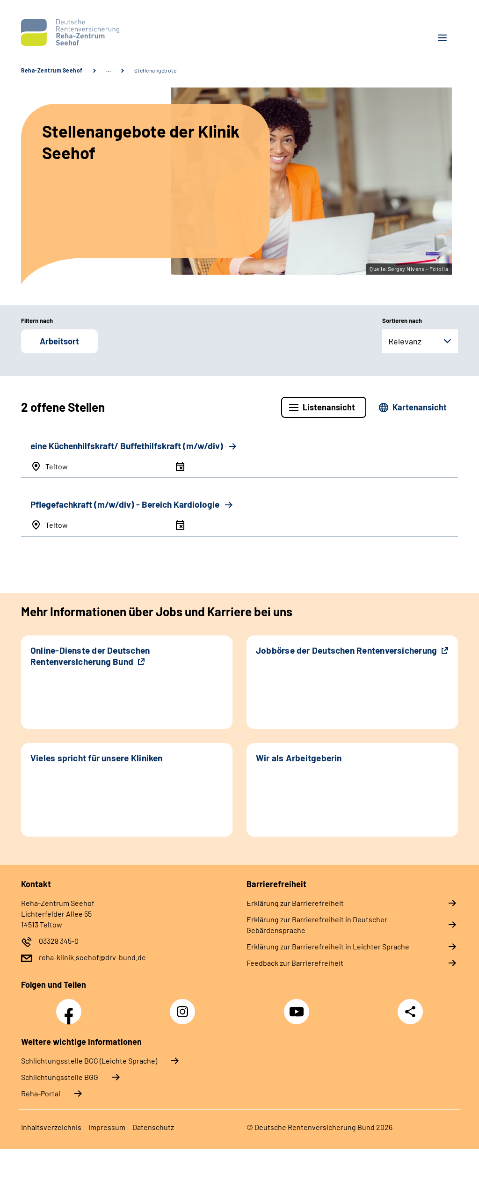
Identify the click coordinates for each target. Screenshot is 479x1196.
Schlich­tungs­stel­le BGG (59, 1076)
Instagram (185, 1006)
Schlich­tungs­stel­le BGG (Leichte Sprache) (89, 1060)
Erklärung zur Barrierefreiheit (295, 902)
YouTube (298, 1006)
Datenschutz (153, 1127)
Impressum (106, 1127)
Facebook (71, 1006)
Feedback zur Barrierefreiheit (295, 962)
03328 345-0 (59, 940)
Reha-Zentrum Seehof (52, 70)
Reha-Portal (40, 1093)
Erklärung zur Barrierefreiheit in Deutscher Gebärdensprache (317, 924)
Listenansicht (329, 407)
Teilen (410, 1011)
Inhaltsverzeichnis (51, 1127)
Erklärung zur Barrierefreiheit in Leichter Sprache (328, 946)
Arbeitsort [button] (59, 341)
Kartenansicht (419, 407)
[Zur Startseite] (126, 32)
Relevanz (404, 341)
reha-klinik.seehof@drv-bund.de (92, 957)
